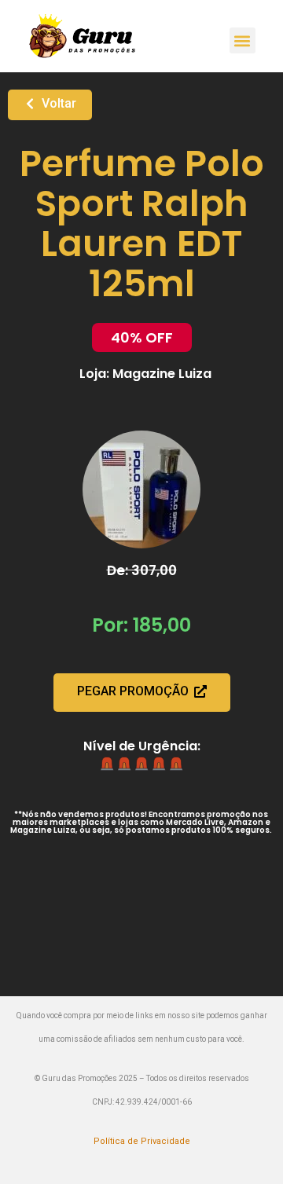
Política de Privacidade (142, 1141)
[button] (242, 40)
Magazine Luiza (161, 374)
